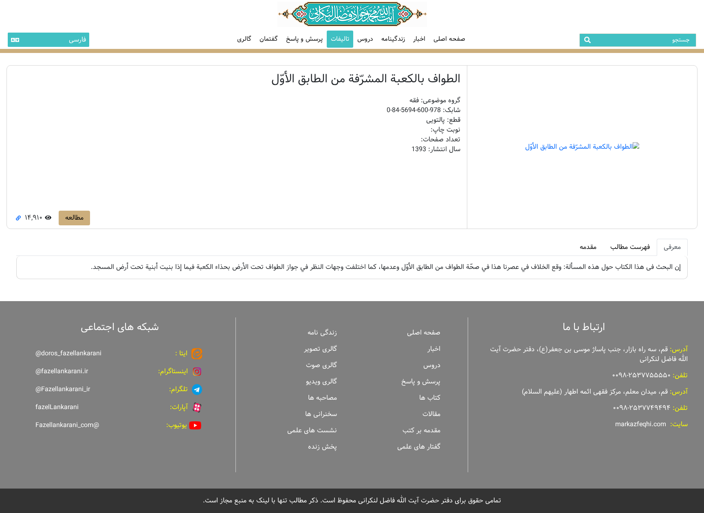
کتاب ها (429, 397)
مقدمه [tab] (588, 247)
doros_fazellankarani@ (68, 353)
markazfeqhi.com (640, 424)
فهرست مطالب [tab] (630, 247)
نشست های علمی (312, 430)
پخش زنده (322, 446)
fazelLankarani (57, 407)
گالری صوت (321, 365)
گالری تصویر (320, 348)
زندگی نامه (322, 332)
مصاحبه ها (322, 397)
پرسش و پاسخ (304, 39)
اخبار (419, 39)
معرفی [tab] (672, 247)
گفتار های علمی (418, 446)
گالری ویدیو (321, 381)
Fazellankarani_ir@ (62, 389)
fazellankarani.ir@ (61, 371)
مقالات (431, 414)
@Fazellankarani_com (67, 425)
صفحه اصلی (449, 39)
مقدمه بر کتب (421, 430)
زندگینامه (393, 39)
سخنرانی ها (321, 414)
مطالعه (74, 217)
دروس (365, 39)
